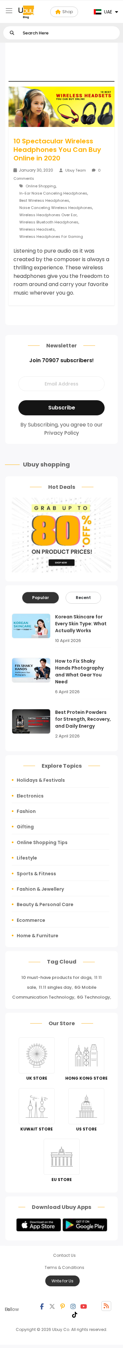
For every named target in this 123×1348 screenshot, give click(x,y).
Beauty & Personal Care (45, 904)
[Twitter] (52, 1306)
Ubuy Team (75, 170)
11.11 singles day (55, 987)
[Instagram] (73, 1306)
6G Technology (93, 997)
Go (12, 33)
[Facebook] (41, 1306)
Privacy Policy (61, 432)
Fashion (26, 811)
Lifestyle (27, 858)
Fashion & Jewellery (40, 889)
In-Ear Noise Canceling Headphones (53, 193)
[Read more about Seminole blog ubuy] (26, 12)
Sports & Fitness (36, 873)
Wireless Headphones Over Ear (48, 215)
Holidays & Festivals (41, 780)
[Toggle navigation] (9, 11)
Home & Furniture (37, 935)
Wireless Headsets (37, 229)
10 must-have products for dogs (56, 977)
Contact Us (64, 1255)
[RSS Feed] (106, 1306)
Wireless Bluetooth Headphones (48, 222)
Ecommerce (31, 920)
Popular (40, 597)
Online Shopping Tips (42, 842)
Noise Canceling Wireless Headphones (55, 207)
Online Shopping (41, 186)
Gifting (25, 826)
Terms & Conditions (64, 1267)
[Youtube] (83, 1306)
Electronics (30, 796)
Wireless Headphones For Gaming (51, 236)
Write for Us (62, 1281)
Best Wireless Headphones (44, 200)
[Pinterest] (62, 1306)
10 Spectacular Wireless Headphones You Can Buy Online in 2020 (57, 149)
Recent (83, 597)
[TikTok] (75, 1314)
